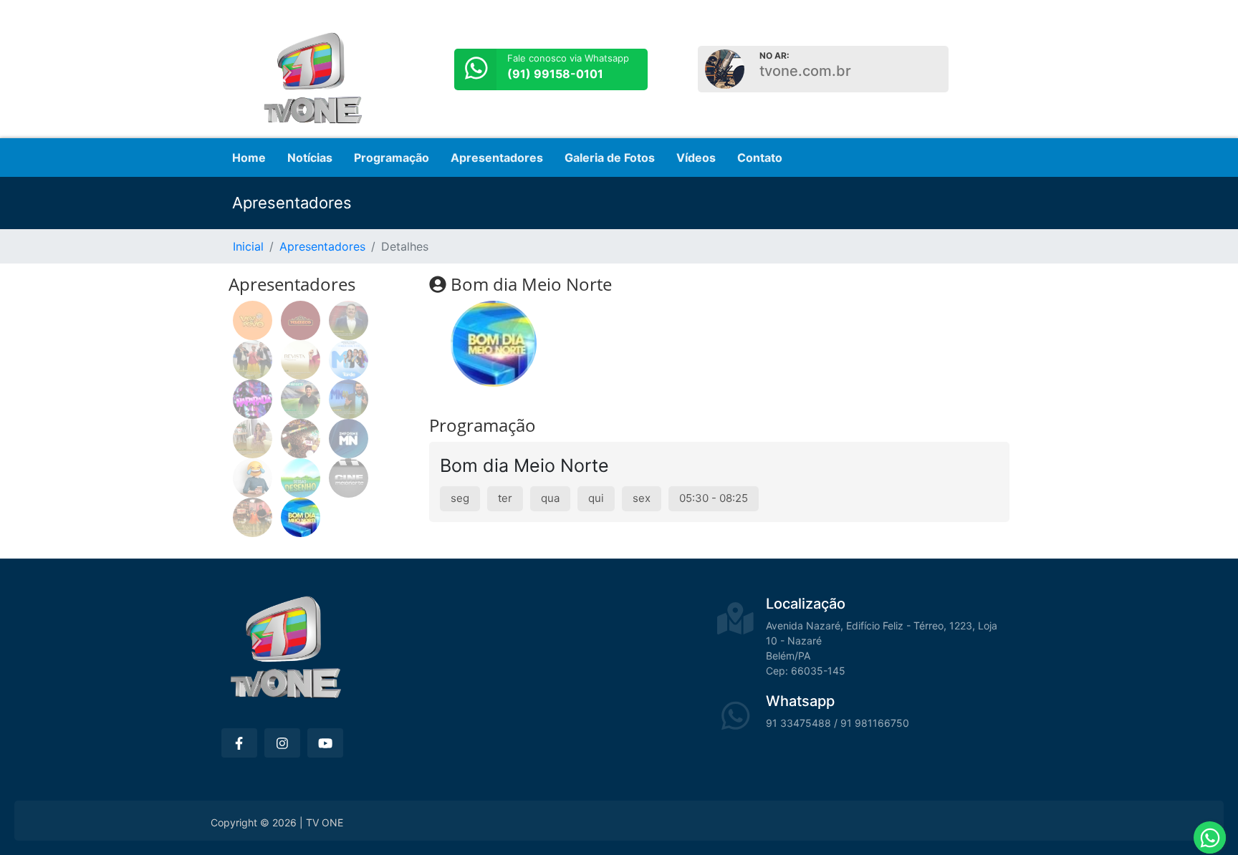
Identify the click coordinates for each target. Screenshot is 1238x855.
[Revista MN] (300, 360)
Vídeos (696, 157)
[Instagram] (282, 743)
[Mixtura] (252, 438)
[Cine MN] (348, 478)
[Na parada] (252, 399)
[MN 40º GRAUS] (348, 399)
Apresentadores (497, 157)
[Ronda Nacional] (348, 320)
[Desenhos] (300, 478)
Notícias (309, 157)
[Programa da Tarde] (348, 360)
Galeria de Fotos (610, 157)
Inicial (248, 246)
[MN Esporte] (300, 399)
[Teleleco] (300, 320)
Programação (391, 157)
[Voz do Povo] (252, 320)
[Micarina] (300, 438)
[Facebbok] (239, 743)
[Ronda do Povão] (252, 360)
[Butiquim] (252, 517)
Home (249, 157)
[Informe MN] (348, 438)
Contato (759, 157)
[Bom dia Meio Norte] (300, 517)
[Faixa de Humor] (252, 478)
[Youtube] (325, 743)
